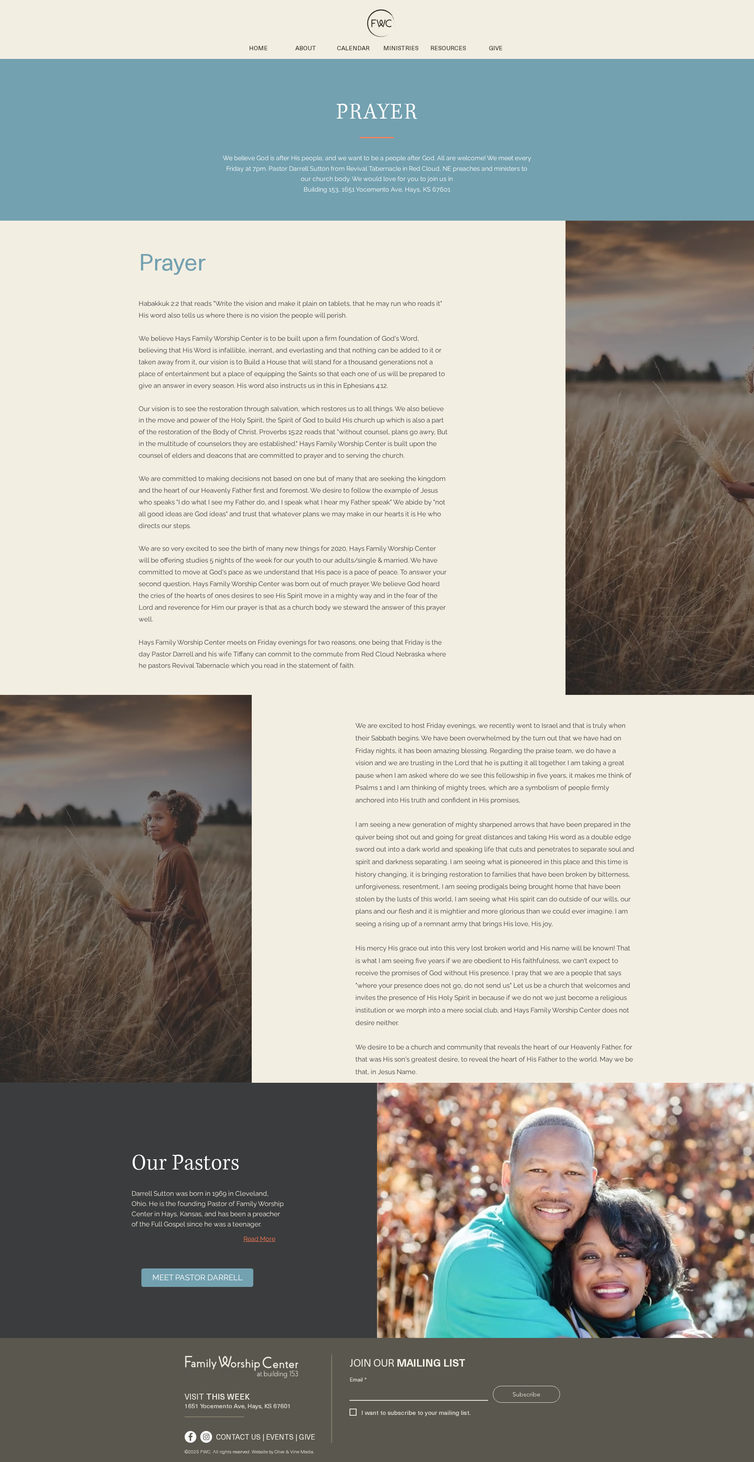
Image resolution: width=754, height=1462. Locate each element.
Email (358, 1379)
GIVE (307, 1436)
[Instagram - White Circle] (206, 1437)
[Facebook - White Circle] (190, 1437)
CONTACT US (238, 1436)
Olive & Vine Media (294, 1451)
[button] (401, 48)
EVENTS (280, 1436)
